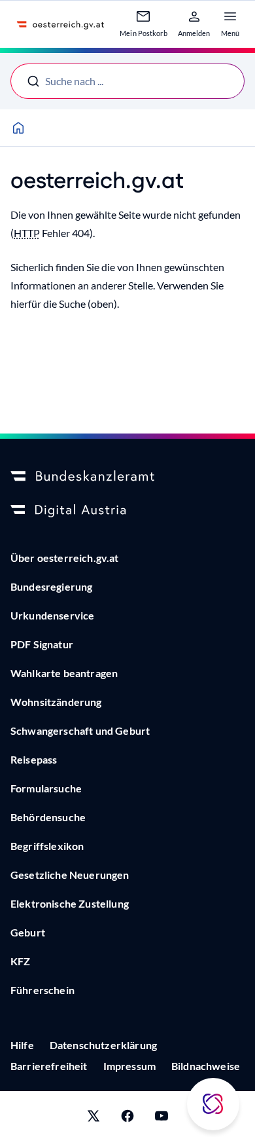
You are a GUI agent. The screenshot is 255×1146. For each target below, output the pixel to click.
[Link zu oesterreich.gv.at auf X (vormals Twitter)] (93, 1118)
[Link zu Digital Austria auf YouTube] (161, 1118)
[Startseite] (18, 128)
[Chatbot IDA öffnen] (213, 1104)
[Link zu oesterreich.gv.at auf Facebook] (127, 1118)
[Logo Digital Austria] (127, 510)
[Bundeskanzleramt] (127, 476)
